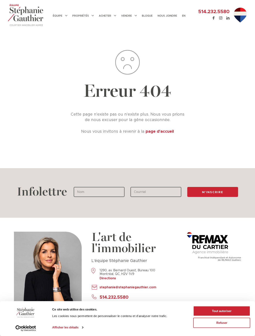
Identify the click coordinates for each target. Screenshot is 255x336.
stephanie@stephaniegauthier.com (128, 287)
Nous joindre (167, 16)
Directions (108, 278)
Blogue (147, 16)
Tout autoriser (221, 311)
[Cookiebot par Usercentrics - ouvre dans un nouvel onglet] (25, 328)
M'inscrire (212, 192)
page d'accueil (160, 131)
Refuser (221, 322)
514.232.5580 (214, 11)
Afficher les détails (65, 327)
